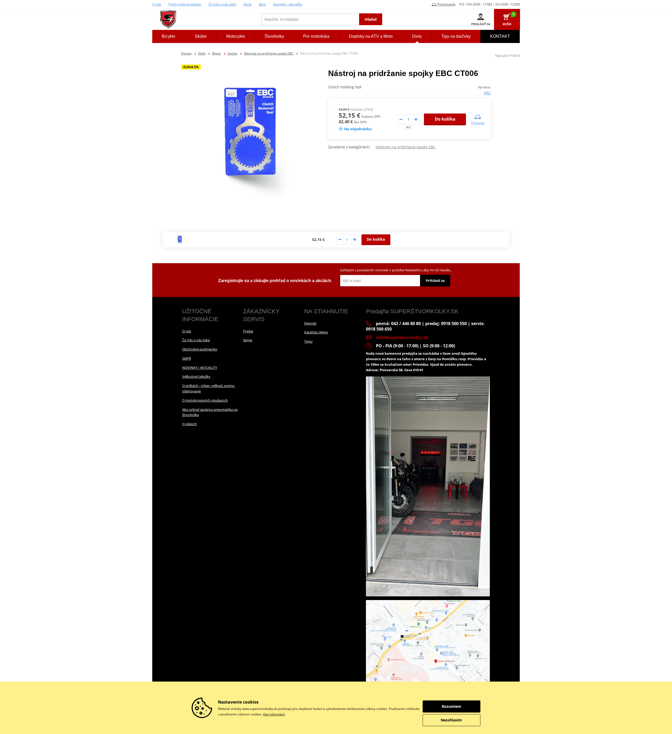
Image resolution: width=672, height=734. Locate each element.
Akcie (247, 4)
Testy (308, 341)
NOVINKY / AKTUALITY (199, 367)
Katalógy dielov (316, 332)
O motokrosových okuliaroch (205, 400)
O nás (156, 4)
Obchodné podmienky (199, 349)
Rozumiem (451, 706)
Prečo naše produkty (185, 4)
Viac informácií (274, 714)
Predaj (248, 331)
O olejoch (189, 424)
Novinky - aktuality (287, 4)
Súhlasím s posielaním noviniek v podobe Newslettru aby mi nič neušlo (395, 270)
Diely (202, 53)
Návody (310, 323)
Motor (216, 53)
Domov (186, 53)
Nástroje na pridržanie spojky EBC (268, 53)
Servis (247, 340)
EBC (487, 92)
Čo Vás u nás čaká (222, 4)
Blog (262, 4)
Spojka (232, 53)
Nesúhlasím (451, 719)
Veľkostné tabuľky (196, 376)
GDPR (186, 358)
